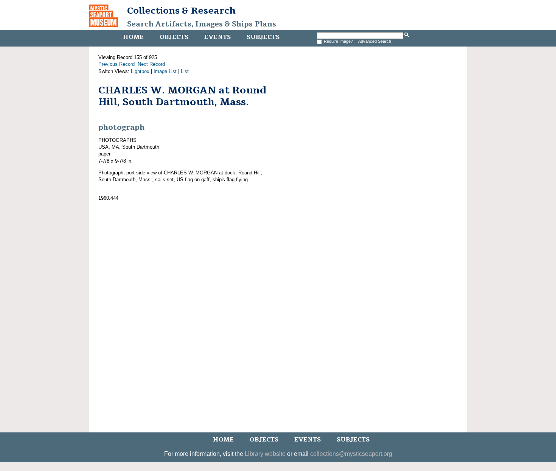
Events (217, 37)
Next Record (151, 64)
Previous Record (116, 64)
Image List (165, 71)
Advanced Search (374, 41)
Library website (265, 454)
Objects (174, 37)
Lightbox (140, 71)
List (185, 71)
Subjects (263, 37)
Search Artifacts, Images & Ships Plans (201, 24)
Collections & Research (181, 11)
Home (133, 37)
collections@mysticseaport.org (351, 454)
